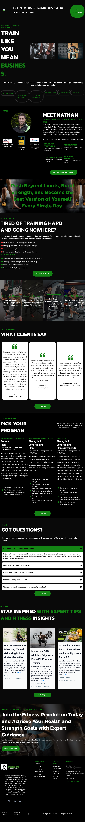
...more (18, 672)
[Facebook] (9, 800)
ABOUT (23, 8)
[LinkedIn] (20, 800)
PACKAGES (41, 8)
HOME (15, 8)
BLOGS (62, 8)
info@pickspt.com (72, 781)
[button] (15, 659)
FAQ (32, 12)
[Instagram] (14, 800)
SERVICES (31, 8)
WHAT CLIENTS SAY (20, 12)
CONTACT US (53, 8)
